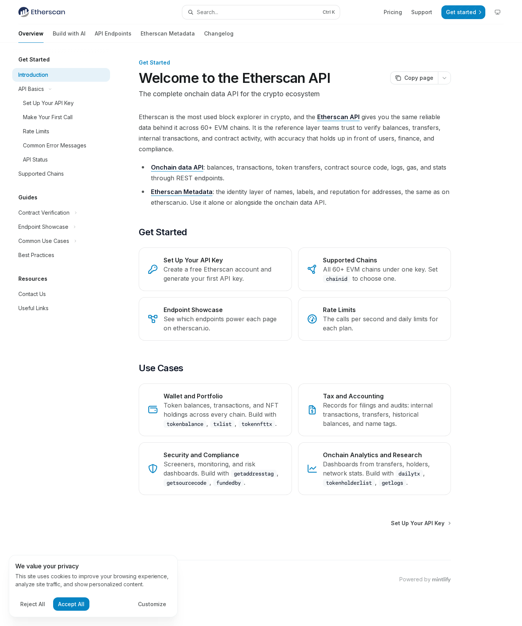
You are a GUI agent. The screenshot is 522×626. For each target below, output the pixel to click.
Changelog (218, 33)
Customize (152, 604)
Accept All (71, 604)
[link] (215, 269)
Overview (31, 33)
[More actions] (444, 77)
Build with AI (69, 33)
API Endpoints (113, 33)
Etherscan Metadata (168, 33)
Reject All (32, 604)
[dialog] (93, 586)
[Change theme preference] (497, 12)
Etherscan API (338, 117)
